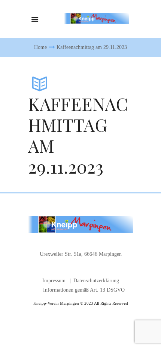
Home (40, 47)
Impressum (54, 280)
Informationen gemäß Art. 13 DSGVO (84, 290)
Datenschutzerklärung (96, 280)
